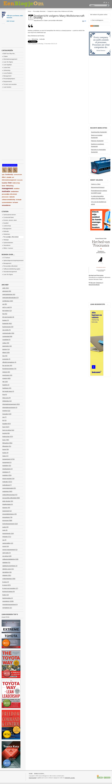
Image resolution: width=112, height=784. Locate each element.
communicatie (18, 174)
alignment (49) (6, 291)
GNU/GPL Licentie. (70, 777)
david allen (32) (7, 346)
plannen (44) (6, 507)
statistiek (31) (6, 562)
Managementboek (94, 284)
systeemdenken (7, 202)
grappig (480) (6, 378)
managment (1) (6, 462)
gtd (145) (5, 381)
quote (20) (5, 527)
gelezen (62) (6, 372)
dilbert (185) (6, 352)
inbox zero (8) (6, 398)
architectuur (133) (7, 301)
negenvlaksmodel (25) (9, 488)
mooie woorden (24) (8, 478)
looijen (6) (5, 453)
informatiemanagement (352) (11, 404)
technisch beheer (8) (8, 591)
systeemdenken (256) (8, 578)
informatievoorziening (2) (9, 407)
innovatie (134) (6, 414)
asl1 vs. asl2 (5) (7, 307)
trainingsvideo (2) (7, 598)
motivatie (42, 39)
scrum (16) (5, 546)
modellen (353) (6, 475)
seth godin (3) (6, 553)
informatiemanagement (9, 180)
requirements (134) (8, 533)
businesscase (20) (7, 327)
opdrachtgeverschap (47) (9, 495)
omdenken (15, 191)
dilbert (4, 177)
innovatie (20, 180)
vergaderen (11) (7, 607)
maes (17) (5, 456)
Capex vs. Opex (95, 184)
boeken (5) (5, 320)
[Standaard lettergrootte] (106, 2)
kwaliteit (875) (6, 423)
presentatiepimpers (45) (9, 514)
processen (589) (7, 520)
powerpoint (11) (7, 511)
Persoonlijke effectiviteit (39, 11)
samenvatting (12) (7, 543)
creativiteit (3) (6, 339)
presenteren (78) (7, 517)
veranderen (6, 205)
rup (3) (4, 540)
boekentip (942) (7, 323)
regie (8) (4, 530)
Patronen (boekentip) (97, 141)
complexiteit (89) (7, 336)
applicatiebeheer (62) (8, 294)
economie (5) (6, 359)
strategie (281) (6, 575)
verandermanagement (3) (10, 604)
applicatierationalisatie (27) (10, 297)
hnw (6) (4, 394)
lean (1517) (5, 427)
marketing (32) (6, 465)
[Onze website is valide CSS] (100, 778)
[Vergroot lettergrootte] (104, 2)
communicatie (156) (8, 333)
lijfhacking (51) (6, 446)
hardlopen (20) (6, 388)
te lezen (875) (6, 585)
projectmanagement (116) (10, 524)
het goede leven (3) (8, 391)
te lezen (15, 202)
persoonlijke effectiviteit (9, 194)
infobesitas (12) (7, 401)
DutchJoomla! (32, 777)
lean (10, 183)
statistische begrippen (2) (9, 566)
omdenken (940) (7, 491)
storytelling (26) (7, 572)
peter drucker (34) (7, 501)
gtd (13, 177)
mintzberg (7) (6, 472)
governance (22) (7, 375)
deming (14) (6, 349)
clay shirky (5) (6, 330)
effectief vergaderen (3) (9, 362)
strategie (18, 199)
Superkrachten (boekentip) (99, 132)
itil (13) (4, 420)
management (7, 188)
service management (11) (10, 549)
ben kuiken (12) (7, 310)
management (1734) (8, 459)
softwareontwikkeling (8, 199)
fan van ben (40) (7, 365)
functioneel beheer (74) (9, 368)
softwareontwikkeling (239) (10, 559)
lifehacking (35, 39)
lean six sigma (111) (8, 430)
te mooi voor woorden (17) (10, 588)
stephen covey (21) (8, 569)
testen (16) (5, 595)
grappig (9, 177)
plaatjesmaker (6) (7, 504)
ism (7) (4, 417)
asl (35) (4, 304)
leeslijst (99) (6, 433)
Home (29, 11)
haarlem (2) (5, 385)
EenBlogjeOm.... (39, 773)
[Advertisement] (53, 50)
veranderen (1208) (8, 601)
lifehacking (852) (7, 443)
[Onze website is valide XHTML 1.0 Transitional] (107, 778)
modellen (16, 188)
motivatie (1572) (7, 482)
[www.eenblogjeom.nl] (35, 4)
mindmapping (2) (7, 469)
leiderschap (16, 183)
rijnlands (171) (6, 536)
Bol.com (93, 282)
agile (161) (5, 288)
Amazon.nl (99, 282)
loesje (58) (5, 449)
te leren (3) (5, 582)
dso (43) (4, 356)
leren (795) (5, 440)
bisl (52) (4, 314)
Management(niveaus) (97, 187)
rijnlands (12, 197)
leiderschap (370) (7, 436)
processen (5, 197)
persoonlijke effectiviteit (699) (11, 498)
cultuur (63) (5, 343)
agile (3, 174)
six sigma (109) (6, 556)
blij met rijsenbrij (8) (8, 317)
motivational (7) (7, 485)
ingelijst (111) (6, 410)
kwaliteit (4, 183)
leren (3, 186)
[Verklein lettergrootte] (108, 2)
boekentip (9, 174)
